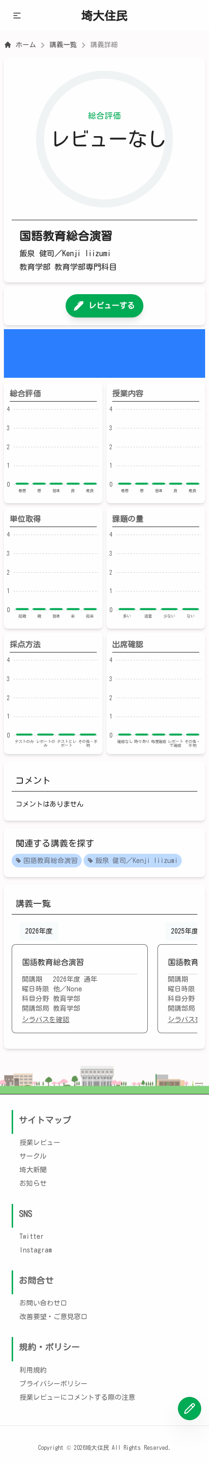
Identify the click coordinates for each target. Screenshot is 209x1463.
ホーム (26, 44)
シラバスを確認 (46, 1019)
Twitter (31, 1236)
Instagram (35, 1250)
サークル (33, 1156)
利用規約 (33, 1370)
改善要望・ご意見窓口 (53, 1316)
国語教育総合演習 (50, 860)
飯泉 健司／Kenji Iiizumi (136, 860)
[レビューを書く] (189, 1408)
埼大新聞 (33, 1169)
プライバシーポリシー (53, 1383)
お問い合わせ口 (43, 1303)
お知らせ (33, 1183)
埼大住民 (104, 15)
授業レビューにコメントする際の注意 (77, 1397)
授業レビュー (39, 1142)
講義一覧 (63, 44)
